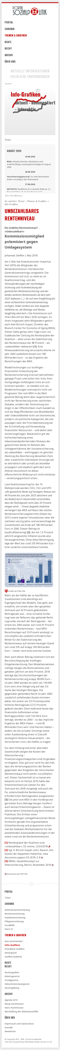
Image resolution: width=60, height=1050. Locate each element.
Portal (9, 22)
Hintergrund (10, 952)
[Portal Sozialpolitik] (30, 10)
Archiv (9, 55)
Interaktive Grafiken (14, 948)
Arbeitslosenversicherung (17, 909)
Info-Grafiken (12, 945)
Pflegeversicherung (14, 921)
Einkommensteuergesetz (17, 983)
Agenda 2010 (11, 999)
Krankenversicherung (15, 917)
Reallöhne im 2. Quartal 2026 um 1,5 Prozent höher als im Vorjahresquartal (28, 190)
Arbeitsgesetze (12, 976)
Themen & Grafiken (16, 35)
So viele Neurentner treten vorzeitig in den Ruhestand (28, 178)
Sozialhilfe (10, 925)
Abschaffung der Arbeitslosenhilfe (21, 1011)
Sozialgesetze (11, 980)
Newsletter (10, 1031)
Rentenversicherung (14, 913)
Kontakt (9, 1027)
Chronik (9, 29)
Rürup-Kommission (14, 1003)
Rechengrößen (12, 972)
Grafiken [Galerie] (13, 956)
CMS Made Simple (32, 1042)
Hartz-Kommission (14, 1007)
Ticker (8, 897)
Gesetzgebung (12, 987)
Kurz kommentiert (14, 941)
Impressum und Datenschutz (19, 1023)
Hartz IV (9, 929)
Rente (8, 42)
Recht (8, 48)
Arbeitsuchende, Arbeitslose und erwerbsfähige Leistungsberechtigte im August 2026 (29, 164)
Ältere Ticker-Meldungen (13, 195)
